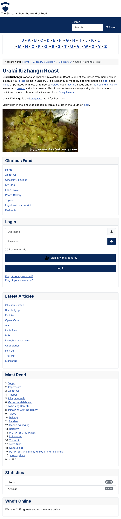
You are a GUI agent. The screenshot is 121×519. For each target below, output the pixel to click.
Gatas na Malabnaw (20, 402)
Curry (113, 84)
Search (76, 21)
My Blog (10, 184)
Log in (60, 268)
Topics (9, 200)
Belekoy (14, 428)
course (97, 84)
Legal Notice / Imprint (18, 205)
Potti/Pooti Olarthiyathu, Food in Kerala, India (36, 451)
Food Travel (12, 190)
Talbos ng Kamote (18, 406)
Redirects (10, 210)
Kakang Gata (17, 455)
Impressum (14, 387)
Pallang (13, 417)
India (86, 104)
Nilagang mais (16, 398)
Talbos (12, 413)
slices (6, 84)
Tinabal (12, 394)
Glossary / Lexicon (16, 179)
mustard (71, 84)
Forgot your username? (19, 280)
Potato (21, 80)
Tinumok (14, 440)
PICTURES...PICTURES (22, 432)
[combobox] (87, 27)
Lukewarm (15, 436)
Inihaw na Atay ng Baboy (23, 409)
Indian (105, 84)
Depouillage (16, 447)
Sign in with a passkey (63, 257)
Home (8, 169)
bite (105, 80)
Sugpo (11, 383)
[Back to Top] (115, 513)
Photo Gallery (13, 195)
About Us (13, 390)
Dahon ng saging (19, 425)
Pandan (13, 421)
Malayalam (35, 98)
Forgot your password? (19, 276)
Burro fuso (15, 444)
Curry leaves (66, 92)
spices (55, 84)
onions (21, 88)
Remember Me (17, 249)
